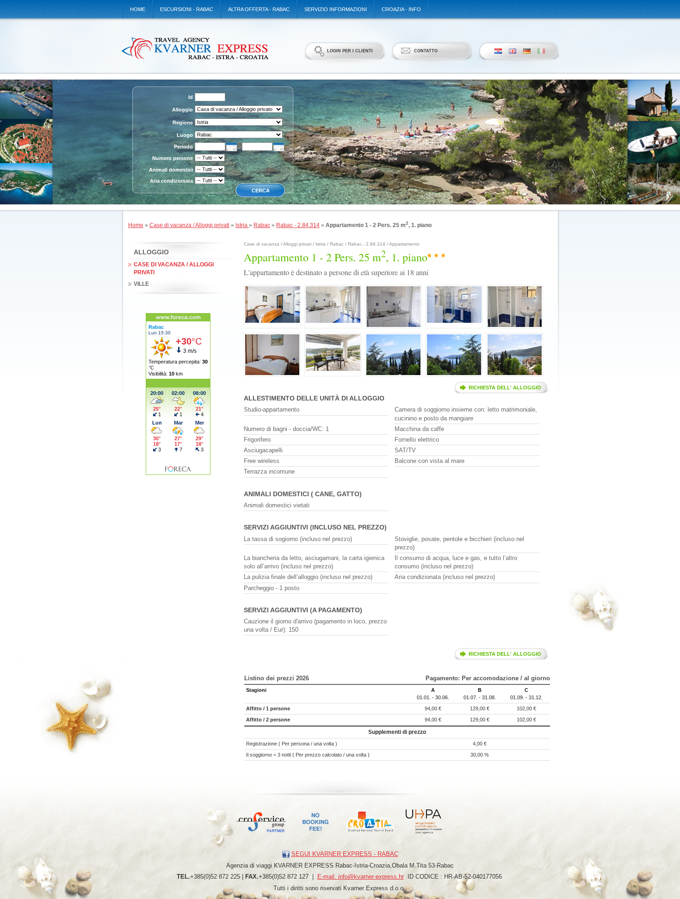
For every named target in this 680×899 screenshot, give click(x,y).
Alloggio (182, 109)
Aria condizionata (171, 181)
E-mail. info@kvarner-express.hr (360, 876)
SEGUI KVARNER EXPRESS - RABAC (344, 853)
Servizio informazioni (335, 9)
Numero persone (172, 158)
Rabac (261, 225)
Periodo (183, 146)
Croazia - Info (401, 9)
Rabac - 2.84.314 (298, 225)
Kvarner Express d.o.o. (194, 48)
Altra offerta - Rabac (259, 9)
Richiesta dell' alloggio (505, 387)
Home (137, 9)
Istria (242, 225)
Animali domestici (171, 169)
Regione (183, 122)
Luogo (185, 135)
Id (190, 97)
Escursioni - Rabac (186, 9)
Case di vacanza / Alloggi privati (189, 225)
